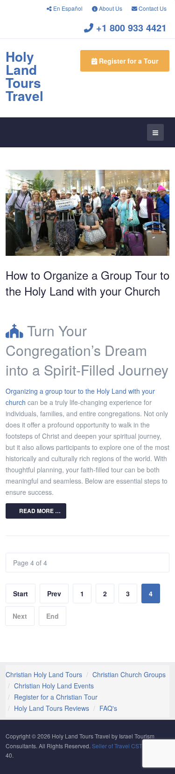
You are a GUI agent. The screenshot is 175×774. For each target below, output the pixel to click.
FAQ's (108, 708)
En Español (67, 8)
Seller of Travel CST (117, 746)
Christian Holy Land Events (54, 685)
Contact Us (152, 8)
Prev (54, 593)
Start (20, 593)
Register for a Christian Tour (56, 697)
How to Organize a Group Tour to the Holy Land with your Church (87, 283)
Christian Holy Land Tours (44, 674)
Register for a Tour (127, 60)
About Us (110, 8)
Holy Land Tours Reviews (51, 708)
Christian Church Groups (129, 674)
